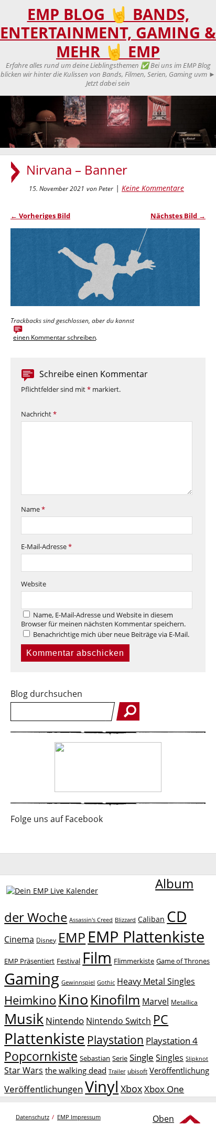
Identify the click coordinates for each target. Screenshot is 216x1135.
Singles (169, 1057)
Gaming (31, 978)
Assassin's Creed (91, 920)
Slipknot (197, 1058)
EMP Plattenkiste (146, 936)
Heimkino (30, 1000)
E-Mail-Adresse (46, 546)
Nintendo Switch (118, 1021)
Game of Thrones (183, 961)
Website (33, 584)
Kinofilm (115, 999)
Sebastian (95, 1058)
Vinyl (101, 1086)
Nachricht (39, 414)
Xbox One (164, 1089)
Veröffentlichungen (43, 1089)
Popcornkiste (41, 1056)
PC (160, 1019)
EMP (71, 937)
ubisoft (137, 1071)
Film (97, 957)
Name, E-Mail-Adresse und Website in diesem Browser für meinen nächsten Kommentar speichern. (103, 620)
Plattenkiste (44, 1038)
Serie (119, 1058)
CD (177, 916)
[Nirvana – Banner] (105, 303)
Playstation (115, 1039)
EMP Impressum (79, 1117)
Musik (24, 1018)
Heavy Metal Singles (156, 981)
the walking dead (75, 1070)
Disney (46, 940)
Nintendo (65, 1021)
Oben (163, 1118)
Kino (73, 999)
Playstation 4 (172, 1041)
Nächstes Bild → (178, 215)
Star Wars (23, 1070)
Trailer (117, 1071)
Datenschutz (32, 1117)
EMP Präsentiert (29, 961)
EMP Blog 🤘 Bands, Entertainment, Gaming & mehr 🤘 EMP (108, 33)
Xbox (131, 1088)
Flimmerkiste (134, 961)
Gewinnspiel (78, 982)
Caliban (151, 919)
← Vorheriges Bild (40, 215)
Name (33, 509)
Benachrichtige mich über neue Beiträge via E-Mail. (111, 634)
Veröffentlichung (179, 1070)
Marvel (155, 1001)
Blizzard (125, 920)
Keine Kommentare (153, 188)
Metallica (184, 1002)
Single (141, 1057)
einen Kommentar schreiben (54, 337)
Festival (68, 961)
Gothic (106, 982)
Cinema (19, 939)
